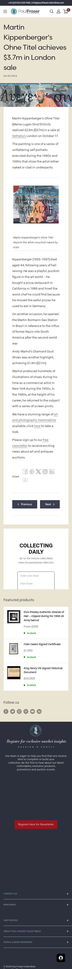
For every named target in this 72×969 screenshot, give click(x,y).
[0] (65, 11)
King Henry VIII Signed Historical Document (43, 670)
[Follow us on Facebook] (5, 711)
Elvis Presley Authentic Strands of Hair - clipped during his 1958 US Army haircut (44, 616)
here (37, 426)
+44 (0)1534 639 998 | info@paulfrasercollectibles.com (36, 2)
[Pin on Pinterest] (31, 472)
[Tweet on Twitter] (38, 472)
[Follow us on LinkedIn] (39, 711)
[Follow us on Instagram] (19, 711)
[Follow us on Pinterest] (25, 711)
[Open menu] (5, 11)
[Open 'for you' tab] (61, 958)
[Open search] (52, 11)
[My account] (58, 11)
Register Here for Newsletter (36, 824)
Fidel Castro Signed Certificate (42, 644)
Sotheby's (19, 136)
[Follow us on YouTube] (32, 711)
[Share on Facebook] (25, 472)
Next (48, 504)
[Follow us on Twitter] (12, 711)
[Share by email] (45, 472)
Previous (26, 504)
